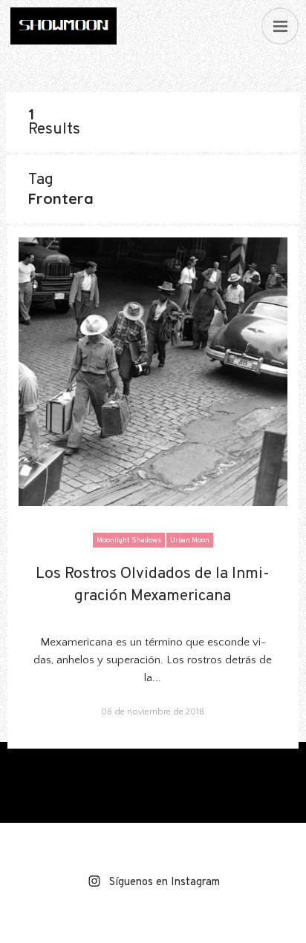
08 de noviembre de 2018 (152, 712)
